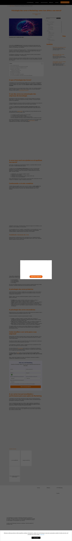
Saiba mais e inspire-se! (36, 276)
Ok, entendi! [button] (36, 537)
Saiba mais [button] (42, 534)
